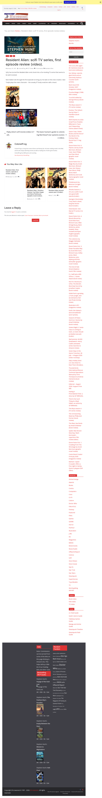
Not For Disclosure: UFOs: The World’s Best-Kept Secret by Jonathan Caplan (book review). (75, 286)
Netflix (63, 682)
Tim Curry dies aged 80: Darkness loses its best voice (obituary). (76, 68)
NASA (59, 682)
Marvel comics (59, 679)
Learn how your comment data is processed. (36, 215)
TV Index (72, 604)
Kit (48, 23)
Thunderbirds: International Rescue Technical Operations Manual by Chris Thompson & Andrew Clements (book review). (76, 374)
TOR (63, 706)
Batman (62, 659)
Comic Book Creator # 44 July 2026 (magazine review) (75, 456)
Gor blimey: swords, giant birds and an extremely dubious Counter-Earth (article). (75, 77)
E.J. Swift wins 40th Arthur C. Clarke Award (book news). (75, 276)
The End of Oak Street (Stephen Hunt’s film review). (75, 269)
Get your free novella (70, 2)
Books (13, 23)
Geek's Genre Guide (75, 616)
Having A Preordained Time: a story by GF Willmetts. (76, 394)
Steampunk (73, 576)
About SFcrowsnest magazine (53, 791)
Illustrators (59, 674)
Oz (44, 692)
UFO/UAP (61, 709)
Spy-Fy (58, 10)
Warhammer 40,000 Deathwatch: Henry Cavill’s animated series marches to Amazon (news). (75, 343)
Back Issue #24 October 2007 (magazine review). (27, 9)
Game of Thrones (60, 671)
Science (73, 7)
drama (59, 668)
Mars (54, 679)
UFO (58, 709)
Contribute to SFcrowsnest (65, 791)
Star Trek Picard (61, 693)
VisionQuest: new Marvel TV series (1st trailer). (76, 211)
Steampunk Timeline (76, 629)
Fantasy (60, 7)
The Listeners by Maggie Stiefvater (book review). (74, 241)
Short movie (73, 564)
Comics (24, 23)
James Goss (55, 677)
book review (60, 661)
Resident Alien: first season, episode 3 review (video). (12, 171)
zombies (54, 712)
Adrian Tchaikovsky (56, 656)
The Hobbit (59, 698)
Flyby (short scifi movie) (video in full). (20, 133)
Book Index (73, 599)
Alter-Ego (64, 656)
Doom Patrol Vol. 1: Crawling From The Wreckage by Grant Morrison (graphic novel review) (75, 447)
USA (41, 692)
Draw (62, 668)
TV (77, 23)
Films (29, 23)
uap (54, 709)
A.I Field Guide (73, 613)
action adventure (60, 653)
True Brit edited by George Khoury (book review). (76, 100)
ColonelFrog (22, 68)
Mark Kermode (62, 677)
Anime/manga (42, 7)
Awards (7, 23)
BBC (65, 659)
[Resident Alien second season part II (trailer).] (57, 168)
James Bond (64, 674)
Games (34, 23)
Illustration (42, 23)
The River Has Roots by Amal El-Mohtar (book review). (75, 425)
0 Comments (39, 68)
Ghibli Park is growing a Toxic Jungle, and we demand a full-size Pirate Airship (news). (76, 297)
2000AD (54, 653)
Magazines (54, 23)
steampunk (59, 695)
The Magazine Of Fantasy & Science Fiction (59, 700)
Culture (55, 7)
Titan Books (60, 706)
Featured (72, 513)
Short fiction (73, 561)
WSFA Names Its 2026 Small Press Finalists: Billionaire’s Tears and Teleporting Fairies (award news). (76, 124)
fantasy (54, 671)
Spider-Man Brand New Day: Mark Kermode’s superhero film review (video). (75, 435)
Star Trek (72, 570)
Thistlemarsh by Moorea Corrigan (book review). (74, 184)
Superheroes (73, 579)
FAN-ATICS (72, 507)
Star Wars (72, 573)
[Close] (100, 2)
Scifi (77, 7)
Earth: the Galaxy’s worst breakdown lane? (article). (75, 312)
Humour (72, 528)
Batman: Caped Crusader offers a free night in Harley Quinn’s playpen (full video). (76, 466)
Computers (50, 7)
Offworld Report (74, 552)
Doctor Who (73, 503)
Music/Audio (62, 23)
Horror (68, 7)
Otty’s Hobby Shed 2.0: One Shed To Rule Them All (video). (76, 363)
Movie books (73, 546)
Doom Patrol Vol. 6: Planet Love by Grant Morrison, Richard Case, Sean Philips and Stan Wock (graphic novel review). (76, 152)
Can (48, 692)
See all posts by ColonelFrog (22, 155)
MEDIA (7, 56)
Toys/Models (71, 23)
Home (17, 31)
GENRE (71, 522)
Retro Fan (55, 687)
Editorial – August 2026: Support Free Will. (75, 386)
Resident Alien (49, 68)
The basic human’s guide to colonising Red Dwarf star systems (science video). (50, 135)
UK (37, 692)
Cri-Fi (70, 497)
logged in (13, 212)
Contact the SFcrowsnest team (77, 791)
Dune (64, 668)
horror (54, 674)
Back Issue (57, 659)
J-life (65, 7)
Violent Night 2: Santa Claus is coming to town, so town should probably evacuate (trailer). (76, 331)
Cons (18, 23)
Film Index (72, 602)
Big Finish (55, 661)
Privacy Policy (65, 793)
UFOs (65, 709)
